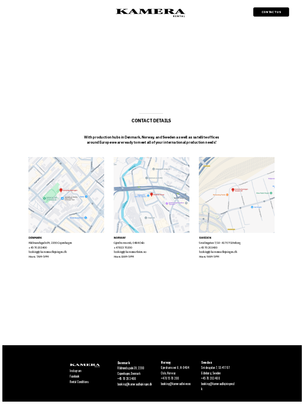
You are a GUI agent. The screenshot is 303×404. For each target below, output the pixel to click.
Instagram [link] (75, 370)
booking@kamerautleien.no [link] (176, 383)
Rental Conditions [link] (79, 381)
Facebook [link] (75, 376)
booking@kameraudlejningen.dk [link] (135, 384)
